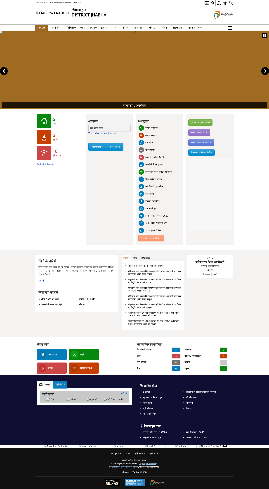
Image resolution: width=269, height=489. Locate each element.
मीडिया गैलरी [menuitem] (177, 27)
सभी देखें (124, 393)
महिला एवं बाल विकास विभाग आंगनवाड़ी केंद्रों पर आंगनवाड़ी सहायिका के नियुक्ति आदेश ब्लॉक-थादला (154, 281)
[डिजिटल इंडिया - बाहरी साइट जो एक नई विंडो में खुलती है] (219, 21)
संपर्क (215, 274)
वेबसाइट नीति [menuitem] (116, 453)
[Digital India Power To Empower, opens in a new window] (157, 483)
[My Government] (118, 446)
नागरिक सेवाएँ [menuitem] (138, 27)
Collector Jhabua (45, 164)
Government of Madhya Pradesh (65, 2)
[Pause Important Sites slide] (225, 445)
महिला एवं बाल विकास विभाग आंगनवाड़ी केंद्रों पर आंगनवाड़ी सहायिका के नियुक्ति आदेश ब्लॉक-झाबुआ (154, 298)
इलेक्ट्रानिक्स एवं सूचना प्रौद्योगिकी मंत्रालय (123, 467)
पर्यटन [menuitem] (92, 27)
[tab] (126, 258)
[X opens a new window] (211, 270)
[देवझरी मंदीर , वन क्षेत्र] (51, 399)
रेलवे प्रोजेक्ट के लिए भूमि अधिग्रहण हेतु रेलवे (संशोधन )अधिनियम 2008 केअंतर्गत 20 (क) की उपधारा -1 (153, 314)
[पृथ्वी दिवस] (113, 399)
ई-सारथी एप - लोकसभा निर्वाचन (201, 152)
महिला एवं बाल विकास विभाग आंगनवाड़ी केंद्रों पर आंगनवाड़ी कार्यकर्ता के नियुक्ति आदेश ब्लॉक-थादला (154, 289)
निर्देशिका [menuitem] (70, 27)
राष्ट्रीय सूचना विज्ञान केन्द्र (148, 463)
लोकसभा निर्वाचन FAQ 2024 (201, 142)
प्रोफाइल (207, 274)
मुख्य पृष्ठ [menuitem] (41, 27)
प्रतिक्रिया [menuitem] (154, 453)
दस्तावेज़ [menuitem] (104, 27)
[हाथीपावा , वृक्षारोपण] (71, 399)
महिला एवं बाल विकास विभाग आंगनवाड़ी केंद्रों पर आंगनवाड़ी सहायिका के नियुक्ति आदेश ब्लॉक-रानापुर (154, 273)
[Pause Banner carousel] (264, 35)
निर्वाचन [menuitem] (164, 27)
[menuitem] (206, 3)
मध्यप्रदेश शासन (42, 2)
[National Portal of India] (212, 446)
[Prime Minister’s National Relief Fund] (150, 446)
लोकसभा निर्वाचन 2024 (199, 132)
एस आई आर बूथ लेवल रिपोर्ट (200, 122)
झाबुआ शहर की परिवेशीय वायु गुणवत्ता (106, 146)
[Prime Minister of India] (180, 446)
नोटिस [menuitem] (124, 27)
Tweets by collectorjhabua (102, 133)
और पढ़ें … (42, 280)
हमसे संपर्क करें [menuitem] (140, 453)
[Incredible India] (56, 446)
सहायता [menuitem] (128, 453)
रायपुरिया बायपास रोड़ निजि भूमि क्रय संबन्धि (145, 265)
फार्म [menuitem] (114, 27)
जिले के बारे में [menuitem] (56, 27)
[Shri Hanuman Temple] (93, 399)
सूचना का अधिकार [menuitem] (195, 27)
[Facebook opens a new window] (208, 270)
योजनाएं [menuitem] (152, 27)
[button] (230, 28)
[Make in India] (87, 446)
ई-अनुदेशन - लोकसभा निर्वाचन (151, 238)
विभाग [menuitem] (82, 27)
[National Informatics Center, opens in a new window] (135, 483)
